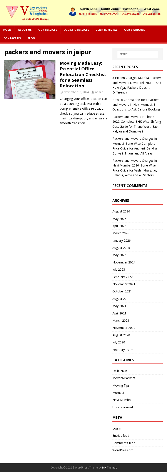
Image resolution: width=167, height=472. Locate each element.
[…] (88, 123)
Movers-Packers (123, 378)
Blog (31, 38)
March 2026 (120, 233)
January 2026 (121, 240)
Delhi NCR (119, 371)
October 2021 (122, 291)
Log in (116, 428)
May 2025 (119, 255)
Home (7, 30)
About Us (25, 30)
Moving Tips (121, 385)
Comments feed (123, 443)
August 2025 (121, 248)
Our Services (47, 30)
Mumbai (118, 393)
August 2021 (121, 299)
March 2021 (120, 320)
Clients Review (106, 30)
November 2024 (123, 262)
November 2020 (123, 328)
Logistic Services (76, 30)
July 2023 (118, 269)
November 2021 (123, 284)
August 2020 (121, 335)
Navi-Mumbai (121, 400)
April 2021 (119, 313)
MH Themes (109, 467)
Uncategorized (122, 407)
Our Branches (134, 30)
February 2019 (122, 350)
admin (99, 92)
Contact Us (12, 38)
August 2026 (121, 211)
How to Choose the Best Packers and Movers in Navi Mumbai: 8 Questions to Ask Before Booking (136, 105)
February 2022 (122, 277)
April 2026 (119, 226)
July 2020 (118, 342)
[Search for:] (137, 54)
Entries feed (120, 435)
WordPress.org (122, 450)
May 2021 (119, 306)
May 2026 (119, 219)
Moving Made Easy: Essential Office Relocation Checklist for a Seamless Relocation (83, 74)
